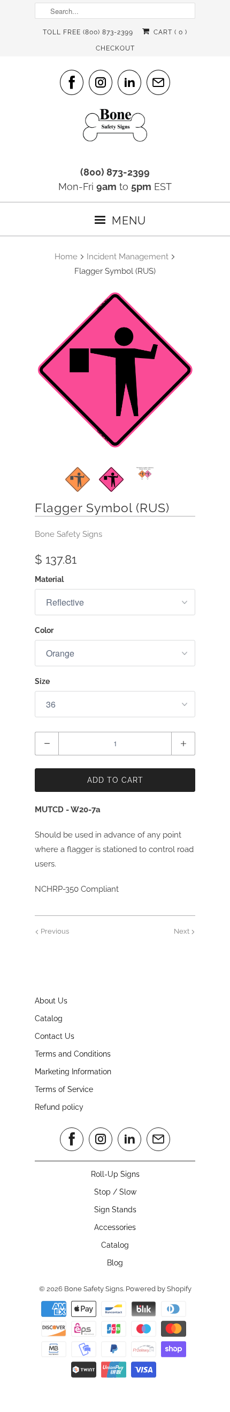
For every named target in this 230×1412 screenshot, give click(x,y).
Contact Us (54, 1036)
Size (42, 681)
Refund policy (59, 1107)
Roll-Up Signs (115, 1174)
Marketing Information (73, 1071)
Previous (54, 931)
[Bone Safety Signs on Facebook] (71, 82)
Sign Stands (115, 1209)
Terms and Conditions (73, 1054)
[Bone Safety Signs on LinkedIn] (129, 82)
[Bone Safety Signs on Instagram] (100, 82)
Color (44, 630)
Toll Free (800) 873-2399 (88, 32)
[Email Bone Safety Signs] (158, 82)
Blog (115, 1262)
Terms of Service (64, 1089)
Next (182, 931)
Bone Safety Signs (68, 534)
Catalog (49, 1018)
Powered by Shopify (158, 1289)
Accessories (115, 1227)
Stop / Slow (115, 1192)
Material (49, 579)
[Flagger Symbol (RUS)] (115, 369)
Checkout (115, 48)
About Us (51, 1000)
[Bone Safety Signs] (115, 128)
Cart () (169, 32)
